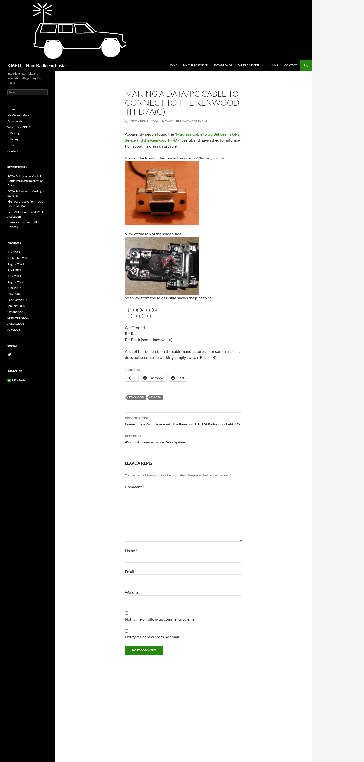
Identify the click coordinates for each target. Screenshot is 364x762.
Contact (290, 65)
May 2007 (14, 294)
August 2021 (15, 264)
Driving (15, 133)
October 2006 (16, 312)
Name (131, 550)
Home (173, 65)
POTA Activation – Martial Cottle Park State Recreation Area (25, 180)
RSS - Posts (18, 380)
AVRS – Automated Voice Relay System (155, 439)
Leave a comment (193, 121)
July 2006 (13, 329)
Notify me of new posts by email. (152, 637)
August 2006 (15, 323)
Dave (169, 121)
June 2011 (14, 276)
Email (130, 571)
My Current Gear (195, 65)
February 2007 (17, 300)
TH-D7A (156, 397)
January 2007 (16, 306)
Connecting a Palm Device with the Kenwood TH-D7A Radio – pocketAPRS (182, 421)
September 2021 (18, 258)
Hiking (14, 139)
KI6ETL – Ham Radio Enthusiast (38, 65)
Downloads (223, 65)
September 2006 (18, 317)
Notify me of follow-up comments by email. (161, 619)
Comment (134, 486)
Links (274, 65)
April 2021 (14, 270)
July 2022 (13, 252)
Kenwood (136, 397)
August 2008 (15, 282)
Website (132, 592)
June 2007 (14, 288)
